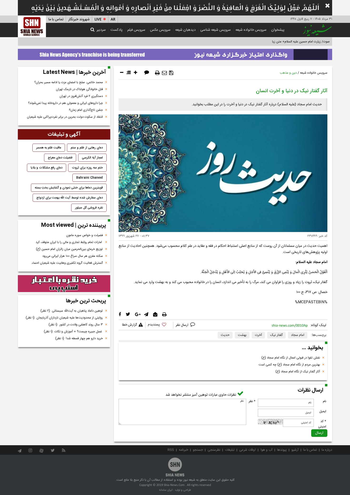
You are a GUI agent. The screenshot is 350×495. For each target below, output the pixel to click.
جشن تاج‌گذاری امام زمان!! (85, 110)
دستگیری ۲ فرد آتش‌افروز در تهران (81, 96)
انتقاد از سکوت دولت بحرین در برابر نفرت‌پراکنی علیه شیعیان (65, 117)
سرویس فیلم (136, 30)
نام (324, 401)
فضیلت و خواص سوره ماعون (84, 235)
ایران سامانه (166, 490)
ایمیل (322, 411)
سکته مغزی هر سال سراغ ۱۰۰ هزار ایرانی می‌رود (72, 256)
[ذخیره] (171, 73)
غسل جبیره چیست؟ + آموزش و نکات (73, 331)
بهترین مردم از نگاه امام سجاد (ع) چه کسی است (289, 364)
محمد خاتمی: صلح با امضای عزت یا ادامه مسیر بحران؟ (68, 82)
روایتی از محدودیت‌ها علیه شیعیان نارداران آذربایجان (64, 317)
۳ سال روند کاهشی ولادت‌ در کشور (76, 324)
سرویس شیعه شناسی (215, 30)
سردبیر (101, 30)
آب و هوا (266, 450)
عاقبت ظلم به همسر (48, 147)
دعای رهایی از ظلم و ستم (87, 147)
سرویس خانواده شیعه (250, 30)
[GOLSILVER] (64, 283)
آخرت (258, 335)
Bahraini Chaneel (89, 177)
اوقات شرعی (247, 450)
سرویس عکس (160, 30)
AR (113, 19)
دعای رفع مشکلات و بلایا (46, 167)
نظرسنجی (214, 450)
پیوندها (282, 450)
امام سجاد (297, 335)
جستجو (198, 450)
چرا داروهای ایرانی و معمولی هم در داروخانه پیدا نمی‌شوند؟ (65, 103)
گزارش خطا (129, 325)
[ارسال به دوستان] (164, 73)
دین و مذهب (288, 73)
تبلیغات (230, 450)
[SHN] (32, 26)
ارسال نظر (182, 325)
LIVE (98, 19)
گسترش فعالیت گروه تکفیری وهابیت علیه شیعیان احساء (67, 263)
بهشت (242, 335)
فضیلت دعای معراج (60, 157)
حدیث (225, 335)
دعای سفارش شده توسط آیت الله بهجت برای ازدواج (69, 197)
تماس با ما (55, 19)
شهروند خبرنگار (79, 19)
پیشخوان (278, 30)
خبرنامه (183, 450)
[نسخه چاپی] (157, 73)
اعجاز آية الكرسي (92, 157)
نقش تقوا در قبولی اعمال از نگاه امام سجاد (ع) (290, 357)
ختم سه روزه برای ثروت (87, 167)
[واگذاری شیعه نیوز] (175, 53)
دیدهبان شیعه (185, 30)
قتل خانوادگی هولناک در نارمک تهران (79, 89)
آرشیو (295, 450)
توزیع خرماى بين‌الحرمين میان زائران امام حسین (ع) (69, 249)
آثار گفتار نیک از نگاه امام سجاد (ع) (297, 371)
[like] (159, 325)
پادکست (116, 30)
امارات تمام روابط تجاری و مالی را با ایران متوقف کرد (69, 242)
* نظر (252, 401)
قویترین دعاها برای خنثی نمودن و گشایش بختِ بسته (69, 187)
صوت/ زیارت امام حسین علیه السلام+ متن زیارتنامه (297, 41)
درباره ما (327, 450)
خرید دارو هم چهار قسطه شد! (79, 338)
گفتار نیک (276, 335)
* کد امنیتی (322, 424)
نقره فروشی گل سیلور (89, 207)
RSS (171, 450)
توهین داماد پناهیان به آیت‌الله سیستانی (71, 310)
